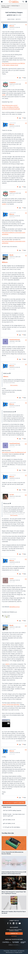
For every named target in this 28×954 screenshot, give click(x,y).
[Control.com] (6, 942)
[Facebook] (7, 923)
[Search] (23, 1)
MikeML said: (6, 373)
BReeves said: (6, 503)
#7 (26, 340)
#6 (26, 255)
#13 (26, 559)
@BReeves (5, 262)
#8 (26, 364)
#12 (26, 495)
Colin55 (11, 578)
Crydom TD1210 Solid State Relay (10, 704)
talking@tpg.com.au (14, 606)
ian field (11, 494)
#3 (26, 123)
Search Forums (11, 19)
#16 (26, 749)
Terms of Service (13, 950)
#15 (26, 626)
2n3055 (4, 204)
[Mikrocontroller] (14, 944)
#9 (26, 402)
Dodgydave (12, 82)
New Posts (18, 19)
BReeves (10, 15)
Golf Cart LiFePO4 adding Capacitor (12, 810)
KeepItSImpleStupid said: (8, 411)
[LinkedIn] (13, 923)
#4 (26, 192)
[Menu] (1, 1)
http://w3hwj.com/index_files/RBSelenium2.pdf (14, 452)
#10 (26, 444)
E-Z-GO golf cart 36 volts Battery (11, 827)
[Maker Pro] (23, 942)
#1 (26, 24)
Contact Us (14, 933)
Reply (24, 77)
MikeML (11, 255)
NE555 (7, 664)
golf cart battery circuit (9, 819)
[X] (10, 923)
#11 (26, 475)
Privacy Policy (6, 950)
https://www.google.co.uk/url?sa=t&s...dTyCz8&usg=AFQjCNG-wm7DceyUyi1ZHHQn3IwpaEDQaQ (11, 107)
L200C (3, 94)
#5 (26, 213)
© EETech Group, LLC (10, 952)
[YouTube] (20, 923)
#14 (26, 579)
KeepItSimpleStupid (14, 339)
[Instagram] (16, 923)
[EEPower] (16, 942)
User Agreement (21, 950)
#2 (26, 83)
